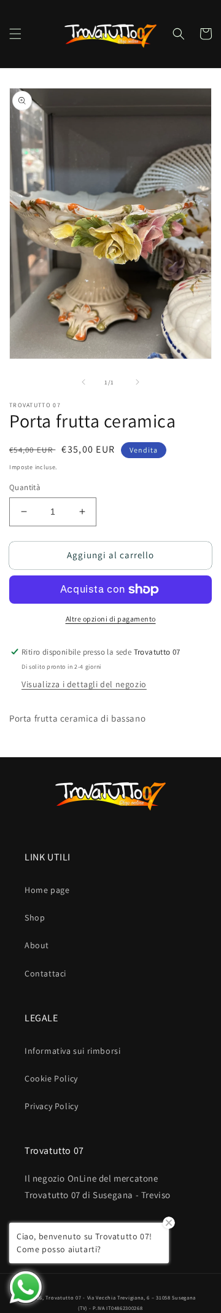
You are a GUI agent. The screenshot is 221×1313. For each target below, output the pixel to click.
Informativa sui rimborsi (72, 1050)
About (37, 945)
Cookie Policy (51, 1078)
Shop (35, 917)
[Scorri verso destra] (137, 381)
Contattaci (45, 973)
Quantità (25, 487)
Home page (47, 889)
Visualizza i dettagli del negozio (84, 684)
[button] (15, 33)
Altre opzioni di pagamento (111, 618)
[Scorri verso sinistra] (83, 381)
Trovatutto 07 (64, 1297)
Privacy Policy (51, 1106)
